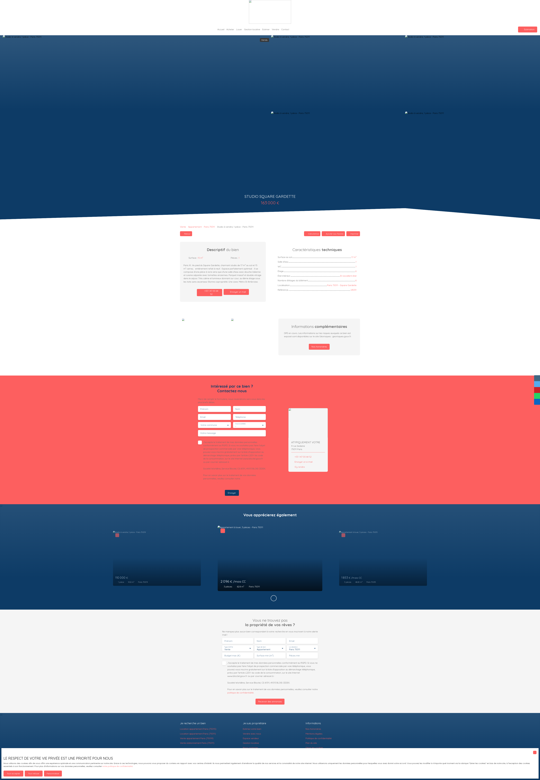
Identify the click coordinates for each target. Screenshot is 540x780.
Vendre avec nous (252, 733)
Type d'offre (228, 647)
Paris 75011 (209, 226)
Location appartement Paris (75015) (198, 728)
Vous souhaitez (240, 424)
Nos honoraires (313, 728)
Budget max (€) (232, 655)
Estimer (266, 29)
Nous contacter (250, 747)
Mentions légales (314, 733)
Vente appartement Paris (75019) (196, 738)
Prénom (204, 409)
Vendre (275, 29)
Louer (239, 29)
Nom (237, 409)
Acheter (230, 29)
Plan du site (311, 743)
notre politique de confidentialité (117, 766)
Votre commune (209, 425)
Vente (183, 226)
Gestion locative (252, 29)
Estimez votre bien (252, 728)
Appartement (195, 226)
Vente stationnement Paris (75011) (197, 743)
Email (202, 417)
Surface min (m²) (265, 655)
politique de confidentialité (240, 692)
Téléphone (240, 417)
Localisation (293, 647)
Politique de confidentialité (319, 738)
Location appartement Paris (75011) (198, 733)
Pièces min (294, 655)
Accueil (220, 29)
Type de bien (261, 647)
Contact (285, 29)
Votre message (208, 433)
